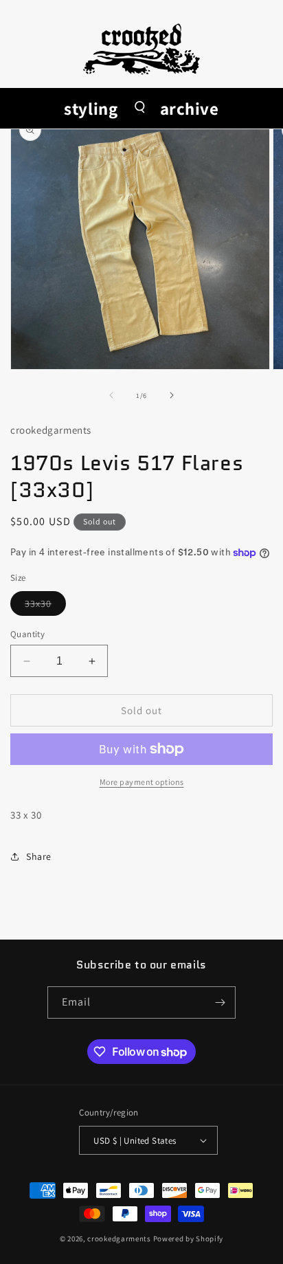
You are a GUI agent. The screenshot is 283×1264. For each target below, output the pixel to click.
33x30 (45, 606)
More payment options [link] (142, 782)
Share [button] (39, 856)
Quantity (27, 634)
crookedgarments (119, 1238)
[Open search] (138, 108)
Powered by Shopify (188, 1238)
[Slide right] (172, 395)
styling (90, 108)
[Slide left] (111, 395)
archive (189, 108)
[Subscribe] (220, 1002)
